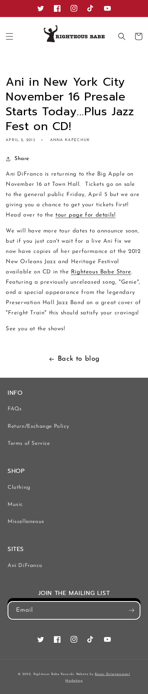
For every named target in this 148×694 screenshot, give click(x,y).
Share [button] (21, 159)
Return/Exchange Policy (38, 426)
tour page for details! (85, 215)
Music (15, 504)
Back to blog (79, 359)
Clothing (19, 487)
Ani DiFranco (25, 565)
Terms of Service (29, 443)
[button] (9, 36)
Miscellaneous (26, 521)
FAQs (15, 409)
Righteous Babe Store (101, 272)
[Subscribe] (131, 610)
